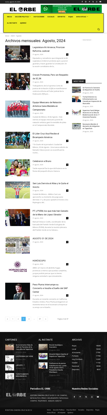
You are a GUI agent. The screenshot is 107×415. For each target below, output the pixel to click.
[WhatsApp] (96, 1)
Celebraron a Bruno (42, 161)
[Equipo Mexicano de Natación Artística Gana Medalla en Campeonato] (17, 109)
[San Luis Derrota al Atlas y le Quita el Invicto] (17, 190)
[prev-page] (7, 319)
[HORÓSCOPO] (17, 267)
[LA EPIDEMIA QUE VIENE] (9, 358)
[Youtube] (100, 1)
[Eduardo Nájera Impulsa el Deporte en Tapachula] (43, 356)
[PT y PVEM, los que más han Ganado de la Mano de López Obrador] (17, 217)
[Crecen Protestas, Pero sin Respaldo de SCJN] (17, 81)
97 (40, 319)
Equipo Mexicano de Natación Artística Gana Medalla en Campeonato (47, 106)
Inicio (7, 36)
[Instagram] (85, 1)
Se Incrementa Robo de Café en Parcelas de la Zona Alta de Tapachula (24, 347)
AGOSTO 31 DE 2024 (43, 238)
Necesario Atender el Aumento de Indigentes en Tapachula (91, 126)
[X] (93, 1)
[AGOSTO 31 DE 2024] (17, 245)
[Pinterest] (89, 1)
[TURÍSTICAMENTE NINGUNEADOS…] (9, 376)
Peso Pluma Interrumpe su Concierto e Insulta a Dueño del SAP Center (50, 288)
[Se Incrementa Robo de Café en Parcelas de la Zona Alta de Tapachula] (9, 347)
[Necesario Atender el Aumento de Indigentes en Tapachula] (76, 126)
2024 (12, 36)
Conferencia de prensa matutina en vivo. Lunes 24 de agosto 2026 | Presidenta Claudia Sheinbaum (57, 368)
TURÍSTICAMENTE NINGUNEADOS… (22, 375)
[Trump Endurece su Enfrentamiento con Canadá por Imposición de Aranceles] (76, 99)
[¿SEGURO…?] (9, 367)
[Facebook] (82, 1)
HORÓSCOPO (39, 260)
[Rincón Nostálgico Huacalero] (43, 347)
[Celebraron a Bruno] (17, 167)
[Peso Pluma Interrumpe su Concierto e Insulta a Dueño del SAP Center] (17, 291)
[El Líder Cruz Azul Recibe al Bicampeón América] (17, 140)
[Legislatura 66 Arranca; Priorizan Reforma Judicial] (17, 53)
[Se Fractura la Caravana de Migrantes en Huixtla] (76, 90)
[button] (98, 29)
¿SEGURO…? (20, 365)
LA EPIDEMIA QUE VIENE (24, 356)
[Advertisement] (87, 54)
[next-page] (45, 319)
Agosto (19, 36)
